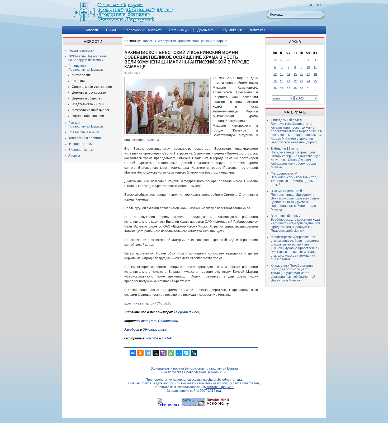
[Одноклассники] (140, 353)
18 (315, 74)
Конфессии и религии (84, 138)
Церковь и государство (89, 92)
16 (301, 74)
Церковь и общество (87, 98)
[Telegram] (148, 353)
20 (281, 81)
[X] (156, 353)
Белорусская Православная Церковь (85, 67)
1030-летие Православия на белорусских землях (87, 58)
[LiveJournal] (194, 353)
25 (315, 81)
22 (295, 81)
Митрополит (81, 75)
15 (295, 74)
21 (288, 81)
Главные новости (81, 50)
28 (288, 88)
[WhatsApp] (171, 353)
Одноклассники (155, 329)
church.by (214, 379)
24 (308, 81)
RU (311, 5)
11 (315, 67)
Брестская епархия (139, 303)
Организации (179, 30)
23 (301, 81)
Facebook (131, 329)
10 (308, 67)
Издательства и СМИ (88, 104)
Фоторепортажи (80, 144)
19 (275, 81)
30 (301, 88)
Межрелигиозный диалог (90, 110)
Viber (195, 312)
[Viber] (163, 353)
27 (281, 88)
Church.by (164, 303)
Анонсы (74, 155)
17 (308, 74)
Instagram (149, 321)
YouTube (152, 338)
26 (275, 88)
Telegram (181, 312)
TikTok (167, 338)
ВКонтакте (167, 321)
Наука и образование (88, 116)
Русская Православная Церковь (85, 124)
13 (281, 74)
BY (319, 5)
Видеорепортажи (81, 150)
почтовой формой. (220, 387)
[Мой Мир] (179, 353)
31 (308, 88)
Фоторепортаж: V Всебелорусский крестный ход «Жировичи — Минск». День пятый (293, 179)
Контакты (257, 30)
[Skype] (186, 353)
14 (288, 74)
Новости (91, 30)
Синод (111, 30)
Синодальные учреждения (92, 87)
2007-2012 (207, 391)
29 (295, 88)
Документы (206, 30)
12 (275, 74)
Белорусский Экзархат (142, 30)
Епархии (78, 81)
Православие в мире (83, 132)
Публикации (232, 30)
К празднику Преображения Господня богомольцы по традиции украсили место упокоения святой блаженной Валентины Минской (293, 273)
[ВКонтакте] (133, 353)
